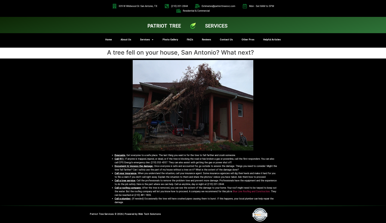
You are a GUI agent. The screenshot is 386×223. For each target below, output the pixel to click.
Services (145, 39)
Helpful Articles (272, 39)
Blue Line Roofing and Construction (251, 191)
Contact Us (226, 39)
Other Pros (248, 39)
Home (108, 39)
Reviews (206, 39)
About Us (126, 39)
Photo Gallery (170, 39)
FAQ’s (190, 39)
